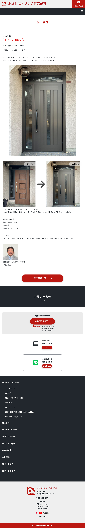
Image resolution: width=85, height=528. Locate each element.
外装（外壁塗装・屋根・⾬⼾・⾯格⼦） (20, 412)
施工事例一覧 (40, 278)
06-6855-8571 (42, 321)
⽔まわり (8, 393)
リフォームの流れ (9, 429)
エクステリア (10, 388)
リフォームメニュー (10, 382)
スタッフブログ (8, 471)
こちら (45, 348)
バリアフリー (10, 407)
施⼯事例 (6, 422)
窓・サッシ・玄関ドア (13, 40)
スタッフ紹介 (7, 464)
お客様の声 (6, 450)
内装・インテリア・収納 (14, 398)
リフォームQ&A (8, 443)
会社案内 (6, 457)
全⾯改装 (8, 402)
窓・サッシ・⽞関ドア (13, 416)
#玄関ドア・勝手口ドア (21, 50)
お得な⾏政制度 (8, 436)
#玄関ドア (6, 50)
